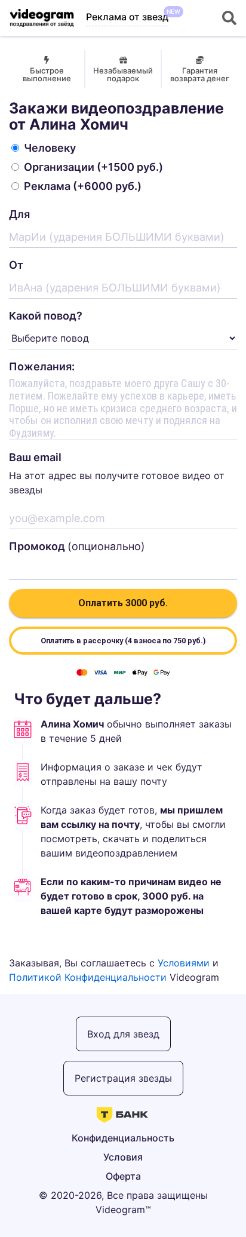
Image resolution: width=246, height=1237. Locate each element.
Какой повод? (45, 315)
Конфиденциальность (123, 1138)
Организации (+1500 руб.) (93, 167)
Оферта (123, 1176)
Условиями (184, 963)
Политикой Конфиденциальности (88, 977)
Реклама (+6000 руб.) (83, 186)
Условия (123, 1157)
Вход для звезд (123, 1034)
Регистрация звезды (123, 1078)
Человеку (50, 148)
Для (19, 214)
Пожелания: (42, 366)
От (16, 265)
